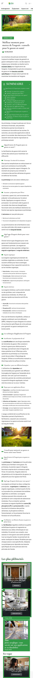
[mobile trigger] (3, 3)
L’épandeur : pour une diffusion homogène (16, 104)
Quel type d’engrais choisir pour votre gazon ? (16, 95)
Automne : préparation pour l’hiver (14, 93)
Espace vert (8, 38)
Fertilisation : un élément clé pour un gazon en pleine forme (17, 117)
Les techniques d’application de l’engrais (15, 101)
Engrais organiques (11, 97)
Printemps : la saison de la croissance (15, 91)
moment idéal (6, 66)
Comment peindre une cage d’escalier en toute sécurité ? (16, 609)
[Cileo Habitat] (11, 3)
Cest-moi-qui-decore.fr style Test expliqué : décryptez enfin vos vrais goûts (16, 669)
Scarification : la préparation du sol (15, 102)
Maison (16, 585)
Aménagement (16, 674)
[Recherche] (26, 3)
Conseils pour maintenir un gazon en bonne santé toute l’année (17, 108)
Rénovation (16, 613)
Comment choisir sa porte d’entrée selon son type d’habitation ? (16, 580)
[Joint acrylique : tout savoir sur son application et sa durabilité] (16, 630)
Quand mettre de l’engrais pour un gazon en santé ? (17, 89)
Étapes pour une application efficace (15, 106)
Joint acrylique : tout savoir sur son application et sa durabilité (16, 645)
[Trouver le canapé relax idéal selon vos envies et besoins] (16, 598)
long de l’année (16, 230)
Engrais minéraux (10, 99)
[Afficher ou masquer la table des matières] (26, 84)
